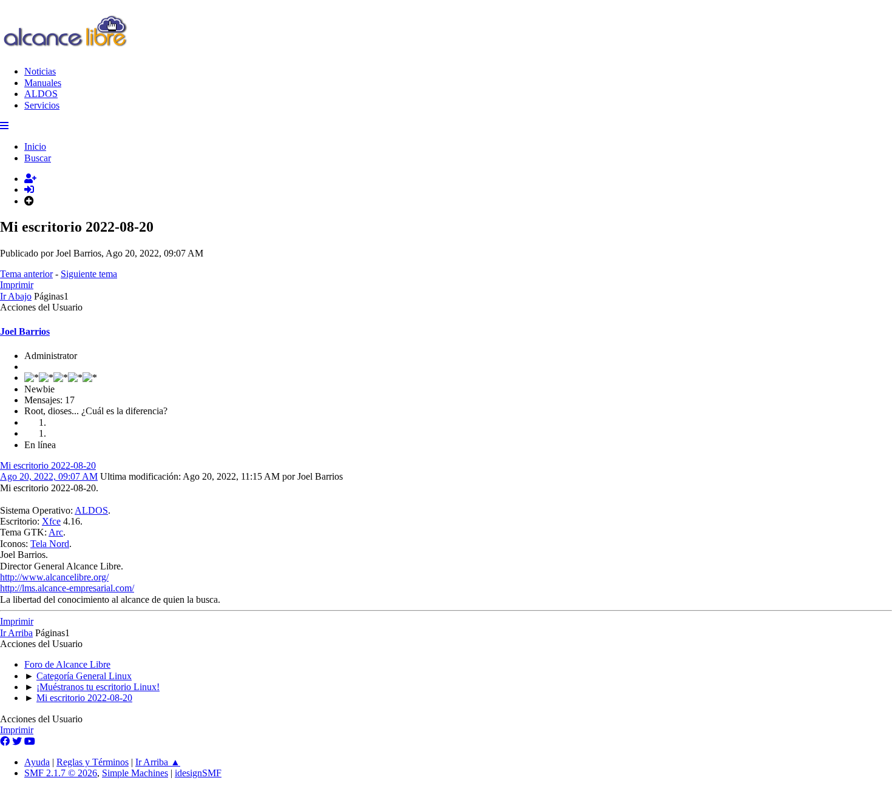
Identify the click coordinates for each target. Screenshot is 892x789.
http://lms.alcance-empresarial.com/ (67, 588)
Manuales (42, 83)
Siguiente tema (89, 274)
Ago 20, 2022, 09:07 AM (49, 476)
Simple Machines (135, 773)
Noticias (40, 71)
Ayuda (37, 762)
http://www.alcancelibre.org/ (54, 577)
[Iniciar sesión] (29, 189)
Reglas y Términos (92, 762)
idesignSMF (198, 773)
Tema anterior (26, 274)
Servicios (41, 105)
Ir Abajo (16, 296)
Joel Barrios (25, 331)
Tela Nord (49, 544)
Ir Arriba (16, 633)
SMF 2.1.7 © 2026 (60, 773)
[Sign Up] (30, 178)
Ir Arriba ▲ (157, 762)
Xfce (51, 521)
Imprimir (16, 285)
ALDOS (41, 94)
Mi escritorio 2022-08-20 (48, 465)
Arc (56, 532)
